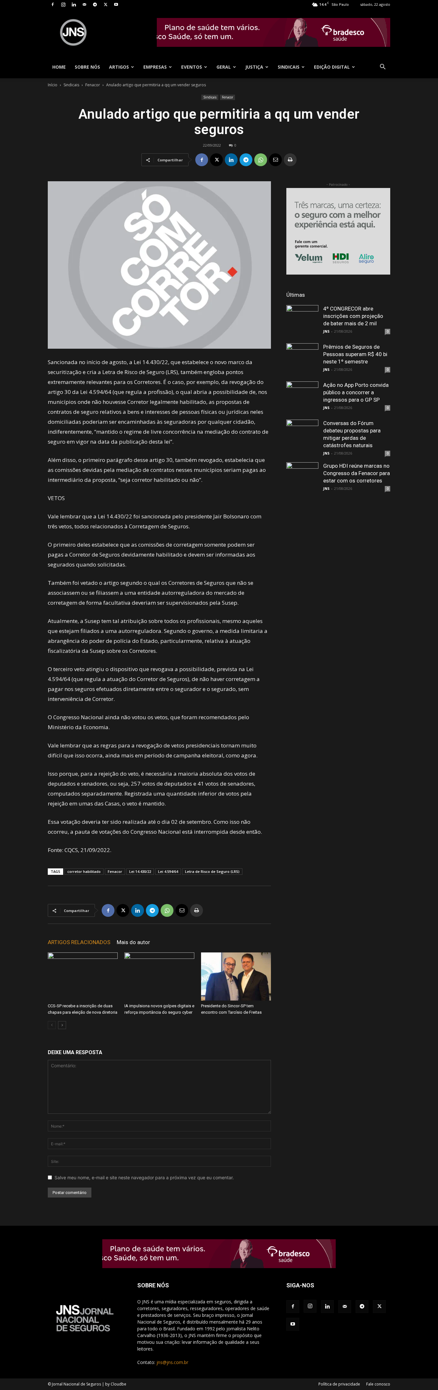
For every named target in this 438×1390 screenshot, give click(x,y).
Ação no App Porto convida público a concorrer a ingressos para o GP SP (356, 392)
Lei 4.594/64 (168, 871)
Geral (223, 67)
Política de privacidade (339, 1384)
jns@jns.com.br (172, 1362)
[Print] (290, 159)
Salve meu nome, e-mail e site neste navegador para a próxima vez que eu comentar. (144, 1177)
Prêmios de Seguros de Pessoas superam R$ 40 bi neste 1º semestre (355, 354)
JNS (326, 331)
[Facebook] (52, 4)
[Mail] (84, 4)
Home (59, 67)
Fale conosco (378, 1384)
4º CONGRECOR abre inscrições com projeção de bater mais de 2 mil (353, 316)
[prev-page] (52, 1025)
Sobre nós (87, 67)
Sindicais (288, 67)
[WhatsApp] (260, 159)
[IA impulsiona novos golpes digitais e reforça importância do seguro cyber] (159, 976)
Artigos (119, 67)
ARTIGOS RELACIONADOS (79, 942)
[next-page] (62, 1025)
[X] (105, 4)
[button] (382, 67)
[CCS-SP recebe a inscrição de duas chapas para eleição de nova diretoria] (83, 976)
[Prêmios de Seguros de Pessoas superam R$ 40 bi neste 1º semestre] (302, 359)
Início (52, 85)
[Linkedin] (74, 4)
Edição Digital (332, 67)
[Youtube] (116, 4)
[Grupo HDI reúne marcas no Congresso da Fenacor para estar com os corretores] (302, 478)
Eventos (191, 67)
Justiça (254, 67)
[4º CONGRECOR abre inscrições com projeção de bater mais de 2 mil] (302, 321)
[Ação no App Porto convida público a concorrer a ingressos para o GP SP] (302, 397)
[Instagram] (63, 4)
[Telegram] (95, 4)
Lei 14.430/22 (140, 871)
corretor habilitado (84, 871)
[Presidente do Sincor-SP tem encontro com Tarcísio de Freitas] (236, 976)
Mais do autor (133, 942)
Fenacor (92, 85)
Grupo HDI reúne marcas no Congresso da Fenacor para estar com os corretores (356, 473)
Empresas (155, 67)
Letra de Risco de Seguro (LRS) (212, 871)
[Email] (275, 159)
